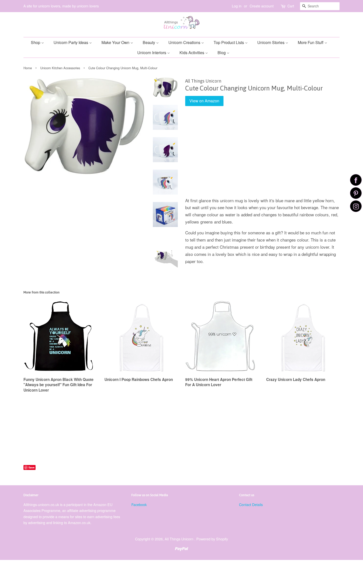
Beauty (149, 42)
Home (27, 68)
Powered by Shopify (212, 538)
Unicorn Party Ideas (71, 42)
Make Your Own (115, 42)
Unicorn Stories (271, 42)
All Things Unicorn (179, 538)
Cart (290, 5)
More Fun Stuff (311, 42)
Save (31, 467)
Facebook (139, 504)
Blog (222, 52)
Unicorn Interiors (152, 52)
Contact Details (251, 504)
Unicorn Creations (184, 42)
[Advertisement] (262, 155)
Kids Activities (192, 52)
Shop (36, 42)
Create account (262, 5)
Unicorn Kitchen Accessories (60, 68)
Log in (237, 5)
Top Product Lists (229, 42)
